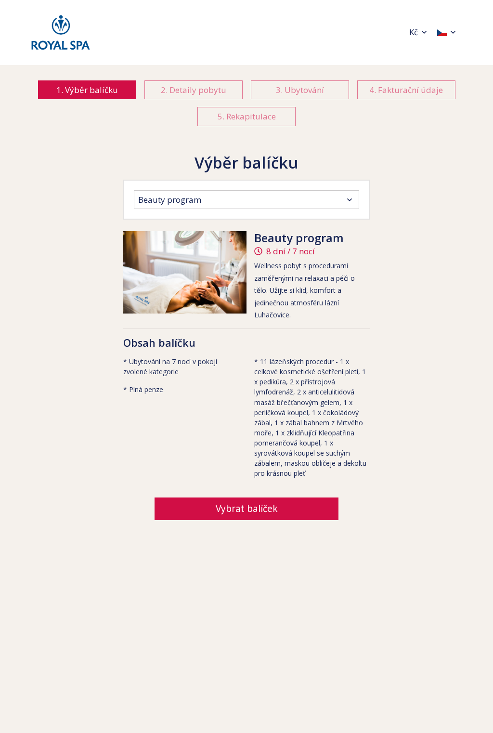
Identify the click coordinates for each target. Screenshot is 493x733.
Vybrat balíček (247, 508)
